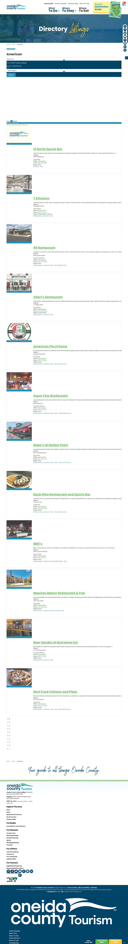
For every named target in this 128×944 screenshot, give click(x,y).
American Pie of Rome (50, 346)
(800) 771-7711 (42, 212)
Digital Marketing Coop (14, 866)
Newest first (10, 125)
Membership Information (15, 868)
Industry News (11, 859)
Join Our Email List (13, 852)
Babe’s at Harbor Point (50, 445)
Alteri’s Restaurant (48, 297)
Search (11, 75)
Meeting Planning (12, 835)
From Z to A (24, 125)
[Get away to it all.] (64, 929)
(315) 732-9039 (42, 163)
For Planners (12, 830)
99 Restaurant (44, 248)
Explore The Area (14, 806)
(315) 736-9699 (42, 261)
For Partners (12, 863)
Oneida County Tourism (44, 888)
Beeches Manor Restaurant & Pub (59, 593)
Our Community (12, 856)
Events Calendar (60, 4)
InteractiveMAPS (102, 941)
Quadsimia (51, 892)
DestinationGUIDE (115, 941)
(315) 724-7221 (11, 801)
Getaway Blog (73, 4)
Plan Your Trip (84, 4)
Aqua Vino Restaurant (50, 396)
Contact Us (10, 854)
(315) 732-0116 (42, 409)
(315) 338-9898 (42, 705)
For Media (11, 823)
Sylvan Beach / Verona (14, 814)
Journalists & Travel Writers (16, 826)
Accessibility (85, 888)
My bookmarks (11, 49)
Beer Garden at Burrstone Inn (55, 642)
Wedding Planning (13, 842)
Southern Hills (11, 819)
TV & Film (10, 845)
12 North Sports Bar (47, 149)
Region (8, 67)
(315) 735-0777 (42, 459)
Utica (8, 810)
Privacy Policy (72, 888)
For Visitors (12, 848)
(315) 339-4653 (42, 508)
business (24, 63)
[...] (115, 153)
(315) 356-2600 (42, 607)
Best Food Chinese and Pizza (55, 692)
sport (18, 63)
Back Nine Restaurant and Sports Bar (61, 494)
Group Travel (11, 833)
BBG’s (37, 544)
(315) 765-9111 (42, 557)
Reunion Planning (12, 838)
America (48, 4)
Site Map (94, 888)
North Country (11, 817)
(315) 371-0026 (42, 360)
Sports (9, 840)
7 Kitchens (41, 198)
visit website (42, 161)
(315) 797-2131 (42, 656)
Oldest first (17, 125)
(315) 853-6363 (42, 311)
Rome (8, 812)
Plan (88, 941)
